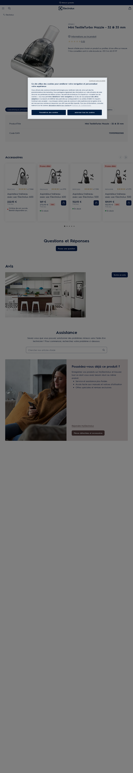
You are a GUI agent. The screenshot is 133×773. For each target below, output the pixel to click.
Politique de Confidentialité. (81, 105)
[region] (67, 98)
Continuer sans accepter (97, 80)
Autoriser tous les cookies (85, 112)
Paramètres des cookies (48, 112)
